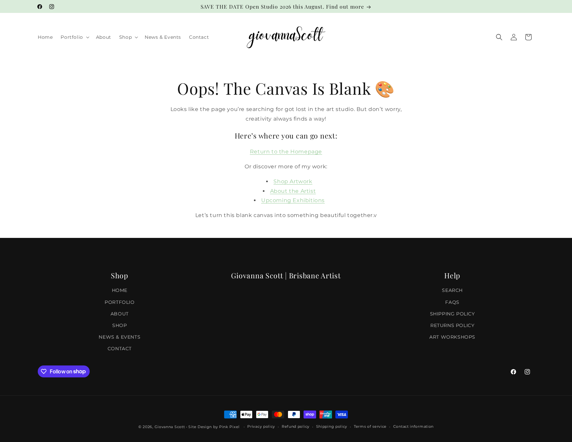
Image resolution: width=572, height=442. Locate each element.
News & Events (119, 337)
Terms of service (370, 426)
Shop (119, 325)
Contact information (413, 426)
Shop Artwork (292, 181)
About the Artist (293, 191)
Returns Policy (452, 325)
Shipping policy (332, 426)
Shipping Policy (452, 314)
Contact (120, 349)
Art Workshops (452, 337)
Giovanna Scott (170, 426)
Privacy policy (261, 426)
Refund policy (296, 426)
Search (452, 290)
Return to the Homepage (286, 151)
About (120, 314)
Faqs (452, 302)
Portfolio (119, 302)
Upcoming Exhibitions (293, 200)
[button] (74, 37)
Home (119, 290)
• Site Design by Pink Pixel (213, 426)
